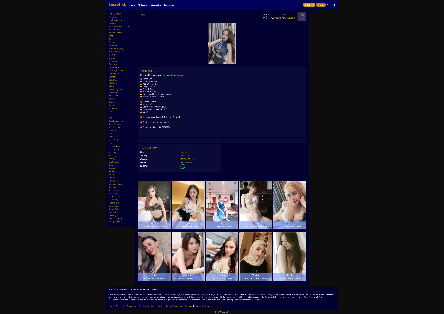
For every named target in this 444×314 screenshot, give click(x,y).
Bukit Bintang (114, 51)
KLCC (111, 114)
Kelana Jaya (114, 102)
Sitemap (189, 306)
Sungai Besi (114, 206)
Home (132, 5)
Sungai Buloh (114, 209)
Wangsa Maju (114, 221)
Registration (144, 306)
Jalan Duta (113, 80)
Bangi (111, 36)
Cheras (112, 58)
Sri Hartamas (114, 196)
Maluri (111, 133)
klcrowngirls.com (187, 159)
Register (310, 5)
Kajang (112, 99)
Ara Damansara (115, 20)
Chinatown (113, 61)
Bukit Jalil (112, 55)
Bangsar (112, 39)
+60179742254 (284, 17)
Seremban (113, 181)
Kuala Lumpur (177, 75)
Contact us (169, 5)
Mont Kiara (113, 140)
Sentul (111, 174)
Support (198, 306)
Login (322, 5)
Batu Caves (113, 45)
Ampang (112, 17)
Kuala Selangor (115, 124)
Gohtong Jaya (114, 73)
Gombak (112, 77)
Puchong (112, 152)
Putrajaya (113, 155)
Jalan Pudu (113, 92)
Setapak (166, 75)
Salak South (114, 162)
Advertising (156, 5)
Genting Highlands (117, 70)
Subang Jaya (114, 203)
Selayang (112, 168)
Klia (110, 118)
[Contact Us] (333, 5)
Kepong (112, 105)
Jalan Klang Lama (116, 89)
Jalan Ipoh (113, 86)
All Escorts (143, 5)
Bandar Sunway (115, 32)
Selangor (112, 165)
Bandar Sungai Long (117, 29)
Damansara (114, 67)
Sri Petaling (114, 199)
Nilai (111, 143)
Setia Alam (113, 190)
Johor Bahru (114, 95)
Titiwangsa (113, 215)
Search (161, 306)
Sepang (112, 177)
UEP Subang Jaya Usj (117, 218)
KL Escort (144, 131)
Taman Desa (114, 212)
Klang (111, 111)
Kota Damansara (116, 121)
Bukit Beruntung (116, 48)
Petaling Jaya (114, 146)
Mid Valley (113, 136)
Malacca (112, 130)
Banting (112, 42)
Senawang (113, 171)
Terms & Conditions (174, 306)
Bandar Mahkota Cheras (119, 26)
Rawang (112, 158)
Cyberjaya (113, 64)
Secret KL (117, 4)
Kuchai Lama (114, 127)
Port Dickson (114, 149)
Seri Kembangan (116, 184)
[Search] (328, 5)
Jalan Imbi (113, 83)
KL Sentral (113, 108)
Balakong (113, 23)
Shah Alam (113, 193)
